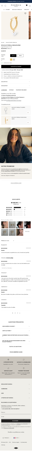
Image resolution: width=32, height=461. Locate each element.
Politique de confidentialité (22, 423)
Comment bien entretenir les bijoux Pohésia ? (15, 336)
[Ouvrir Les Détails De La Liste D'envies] (26, 5)
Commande (4, 388)
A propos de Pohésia (7, 397)
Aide (2, 393)
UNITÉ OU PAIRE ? (6, 330)
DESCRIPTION (4, 81)
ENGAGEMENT (4, 85)
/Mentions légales (15, 442)
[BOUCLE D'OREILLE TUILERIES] (6, 110)
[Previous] (2, 1)
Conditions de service (5, 424)
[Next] (30, 1)
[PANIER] (29, 5)
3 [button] (17, 313)
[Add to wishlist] (25, 13)
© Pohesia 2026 (4, 442)
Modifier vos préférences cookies (16, 432)
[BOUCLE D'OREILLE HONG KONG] (6, 120)
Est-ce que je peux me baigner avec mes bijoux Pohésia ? (13, 341)
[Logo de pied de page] (16, 448)
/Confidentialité (24, 442)
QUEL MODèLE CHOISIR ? (8, 326)
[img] (4, 248)
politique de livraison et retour (13, 100)
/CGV (10, 442)
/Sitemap (3, 444)
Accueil (2, 42)
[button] (4, 48)
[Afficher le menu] (2, 5)
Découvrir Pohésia (6, 384)
